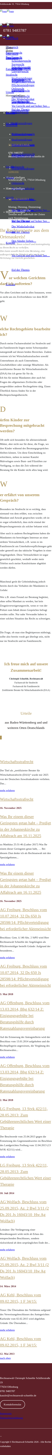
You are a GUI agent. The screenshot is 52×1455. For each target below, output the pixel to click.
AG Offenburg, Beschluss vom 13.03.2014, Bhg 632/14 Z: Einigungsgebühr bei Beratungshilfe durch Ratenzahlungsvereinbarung (25, 1016)
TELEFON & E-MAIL (19, 145)
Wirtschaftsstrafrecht (16, 761)
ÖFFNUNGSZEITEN (18, 199)
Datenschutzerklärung (11, 1417)
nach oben (5, 1358)
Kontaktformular (12, 1404)
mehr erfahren (7, 790)
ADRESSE (13, 172)
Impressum (6, 1413)
